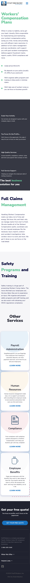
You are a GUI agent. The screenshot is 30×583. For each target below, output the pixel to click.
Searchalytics (18, 577)
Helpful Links (5, 561)
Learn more (15, 365)
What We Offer (6, 554)
